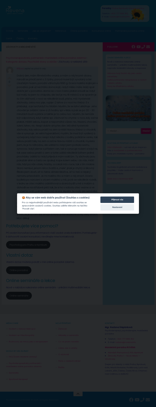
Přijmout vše (117, 199)
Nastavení (117, 207)
